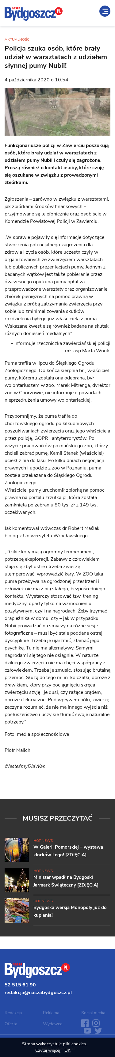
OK (67, 1050)
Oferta (11, 1024)
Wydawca (52, 1024)
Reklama (51, 1013)
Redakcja (13, 1013)
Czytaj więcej (48, 1050)
